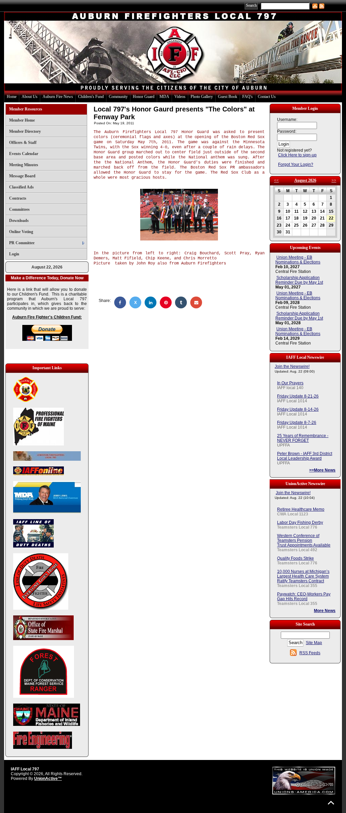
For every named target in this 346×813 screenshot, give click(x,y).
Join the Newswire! (292, 366)
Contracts (17, 198)
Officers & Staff (22, 142)
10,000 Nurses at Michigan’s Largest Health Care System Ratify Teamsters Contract (303, 576)
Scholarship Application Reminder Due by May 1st (299, 280)
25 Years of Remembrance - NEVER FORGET (302, 438)
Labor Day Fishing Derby (300, 522)
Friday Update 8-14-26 (298, 409)
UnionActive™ (48, 778)
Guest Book (227, 96)
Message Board (22, 176)
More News (325, 610)
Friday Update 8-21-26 (298, 396)
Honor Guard (143, 96)
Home (12, 96)
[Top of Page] (331, 802)
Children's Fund (91, 96)
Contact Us (267, 96)
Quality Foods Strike (295, 558)
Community (118, 96)
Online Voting (21, 231)
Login (14, 254)
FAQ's (247, 96)
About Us (30, 96)
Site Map (314, 642)
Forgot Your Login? (295, 164)
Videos (180, 96)
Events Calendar (23, 153)
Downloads (19, 220)
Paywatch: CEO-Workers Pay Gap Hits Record (303, 596)
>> (333, 180)
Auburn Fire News (58, 96)
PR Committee (21, 242)
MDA (164, 96)
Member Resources (25, 109)
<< (276, 180)
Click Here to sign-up (297, 155)
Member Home (22, 120)
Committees (19, 209)
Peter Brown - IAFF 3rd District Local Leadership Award (304, 456)
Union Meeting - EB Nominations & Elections (297, 259)
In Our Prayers (290, 383)
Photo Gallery (202, 96)
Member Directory (25, 131)
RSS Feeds (309, 653)
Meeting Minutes (23, 164)
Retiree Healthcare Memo (300, 509)
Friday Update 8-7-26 (296, 422)
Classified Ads (21, 187)
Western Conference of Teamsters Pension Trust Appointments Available (303, 540)
